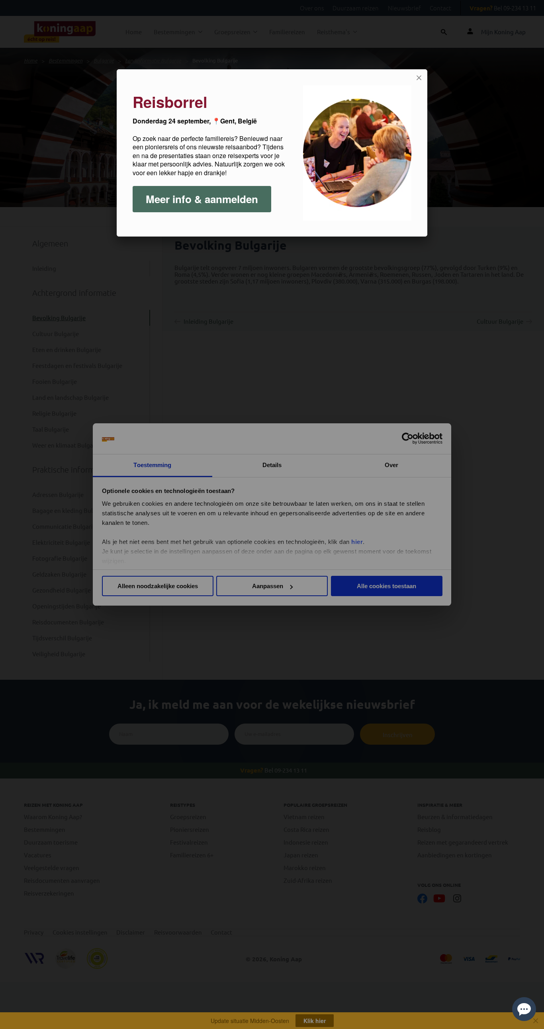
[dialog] (272, 153)
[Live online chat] (524, 1009)
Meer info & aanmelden (202, 199)
